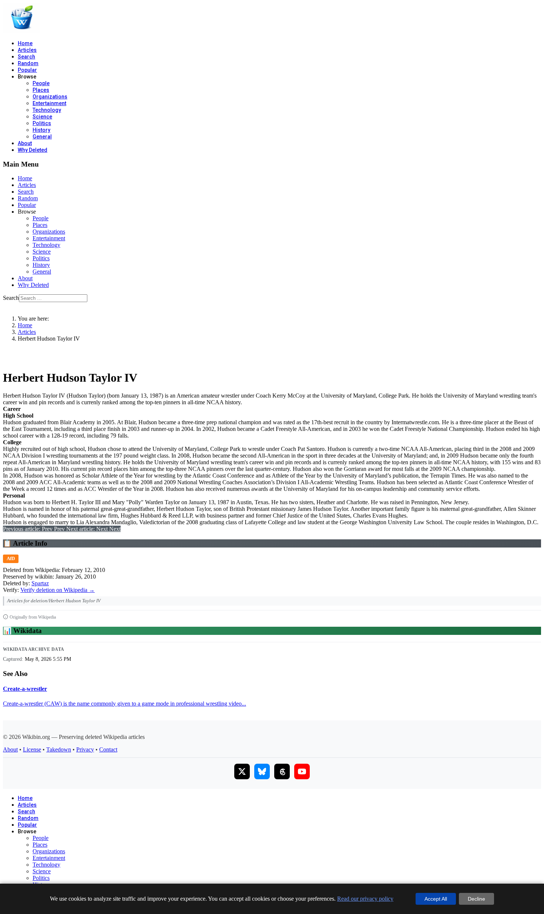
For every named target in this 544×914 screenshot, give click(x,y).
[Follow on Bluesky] (262, 771)
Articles (27, 50)
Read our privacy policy (365, 898)
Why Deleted (32, 150)
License (32, 749)
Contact (108, 749)
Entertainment (49, 103)
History (41, 130)
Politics (42, 123)
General (42, 137)
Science (42, 117)
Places (41, 90)
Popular (27, 70)
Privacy (85, 749)
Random (28, 63)
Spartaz (40, 583)
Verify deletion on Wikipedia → (57, 590)
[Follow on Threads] (282, 771)
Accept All (435, 899)
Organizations (50, 97)
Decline (476, 899)
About (25, 143)
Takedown (58, 749)
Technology (47, 110)
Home (25, 43)
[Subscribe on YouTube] (302, 771)
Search (26, 57)
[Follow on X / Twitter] (242, 771)
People (41, 83)
